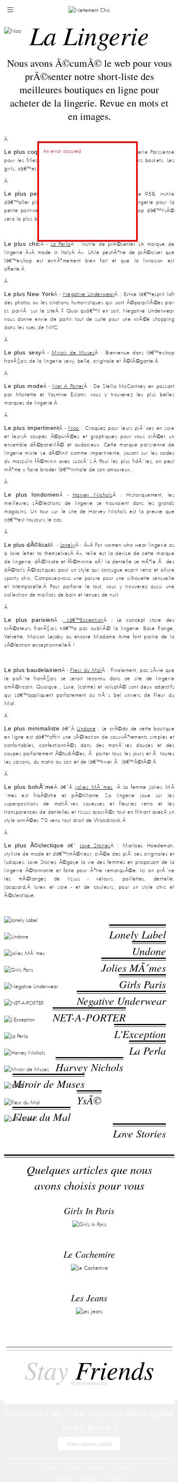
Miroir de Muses (73, 353)
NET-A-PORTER (89, 1091)
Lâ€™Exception (83, 620)
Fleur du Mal (86, 670)
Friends (89, 1375)
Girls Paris (142, 1028)
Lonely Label (137, 934)
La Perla (61, 244)
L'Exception (140, 1123)
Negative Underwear (89, 294)
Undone (86, 729)
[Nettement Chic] (89, 10)
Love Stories (95, 846)
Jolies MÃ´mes (94, 787)
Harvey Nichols (92, 495)
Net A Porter (67, 386)
